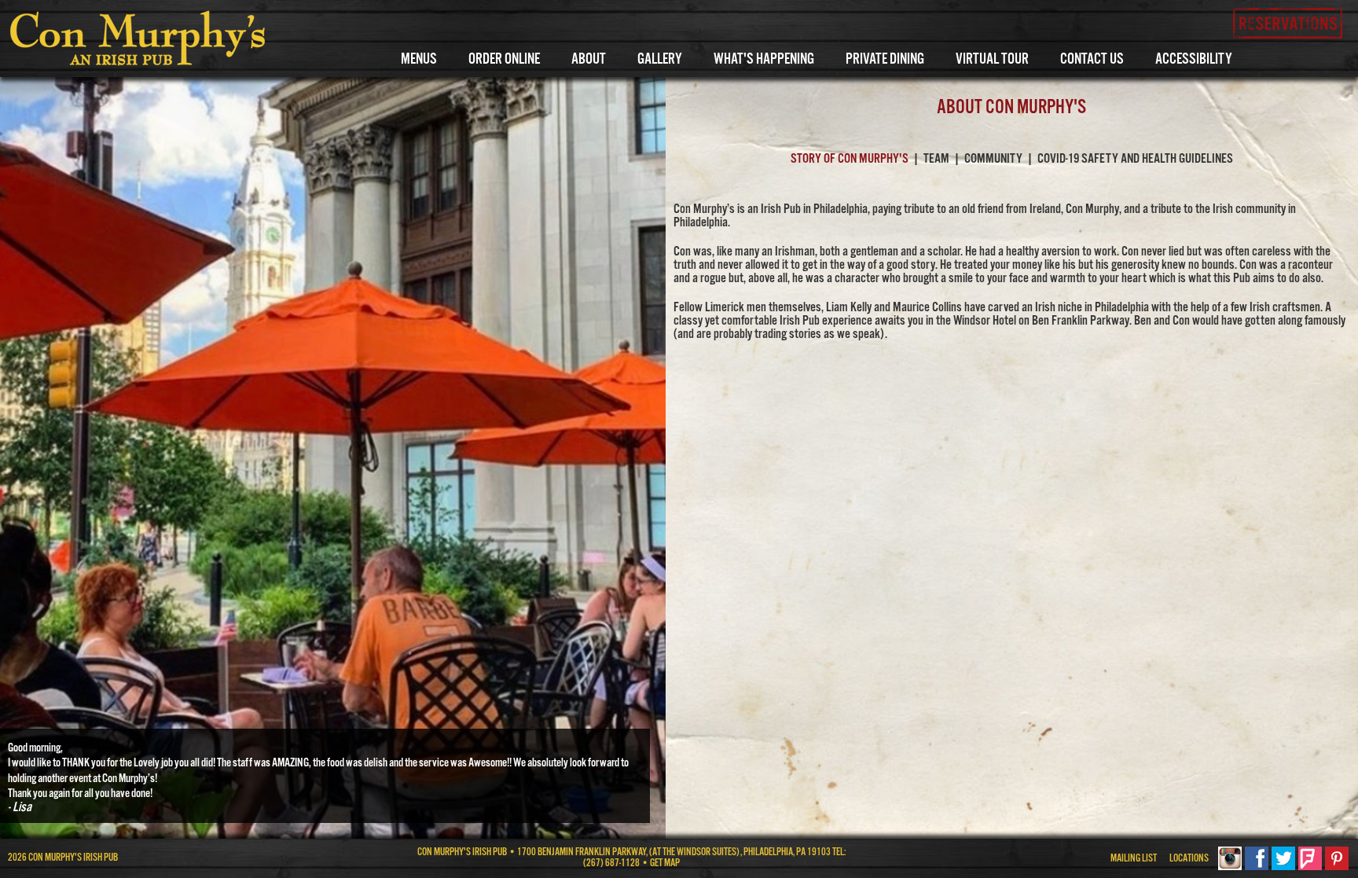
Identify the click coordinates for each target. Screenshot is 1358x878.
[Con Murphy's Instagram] (1230, 867)
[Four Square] (1310, 867)
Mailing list (1133, 858)
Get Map (665, 863)
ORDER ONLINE (504, 59)
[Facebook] (1256, 867)
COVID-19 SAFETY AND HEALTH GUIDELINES (1135, 159)
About (588, 59)
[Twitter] (1283, 867)
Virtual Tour (992, 59)
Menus (419, 59)
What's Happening (764, 59)
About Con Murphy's (1011, 108)
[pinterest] (1337, 867)
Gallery (659, 59)
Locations (1189, 858)
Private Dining (885, 59)
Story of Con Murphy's (849, 159)
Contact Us (1092, 59)
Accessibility (1193, 59)
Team (936, 159)
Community (993, 159)
